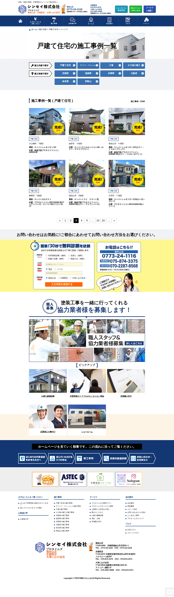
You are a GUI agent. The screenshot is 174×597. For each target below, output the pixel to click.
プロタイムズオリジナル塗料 (102, 506)
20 (103, 220)
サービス (91, 24)
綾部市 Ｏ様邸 (75, 144)
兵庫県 (111, 73)
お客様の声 (73, 23)
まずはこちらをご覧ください (35, 23)
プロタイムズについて (135, 518)
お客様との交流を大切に (101, 509)
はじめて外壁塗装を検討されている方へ (34, 504)
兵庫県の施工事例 (62, 521)
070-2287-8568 (96, 11)
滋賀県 (88, 73)
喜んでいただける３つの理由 (31, 508)
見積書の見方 (97, 521)
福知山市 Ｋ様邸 (116, 144)
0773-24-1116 (74, 9)
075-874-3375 (95, 7)
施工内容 (43, 29)
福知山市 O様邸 (76, 196)
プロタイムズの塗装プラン (102, 503)
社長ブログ (131, 530)
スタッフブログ (133, 533)
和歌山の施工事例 (62, 531)
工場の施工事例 (61, 509)
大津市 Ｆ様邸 (115, 196)
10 (97, 220)
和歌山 (88, 81)
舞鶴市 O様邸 (35, 196)
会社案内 (109, 23)
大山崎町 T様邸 (36, 144)
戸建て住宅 (53, 29)
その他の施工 (134, 65)
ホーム (34, 29)
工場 (111, 65)
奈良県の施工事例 (62, 528)
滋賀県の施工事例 (62, 518)
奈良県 (65, 81)
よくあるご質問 (133, 515)
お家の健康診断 (97, 515)
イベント (146, 23)
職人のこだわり (97, 512)
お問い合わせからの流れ (136, 512)
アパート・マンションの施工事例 (68, 506)
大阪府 (134, 73)
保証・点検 (96, 518)
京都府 (65, 73)
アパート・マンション (88, 65)
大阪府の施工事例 (62, 524)
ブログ (128, 23)
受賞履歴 (130, 506)
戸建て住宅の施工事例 (64, 503)
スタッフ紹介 (132, 509)
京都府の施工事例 (62, 515)
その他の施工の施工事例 (65, 512)
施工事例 (54, 23)
